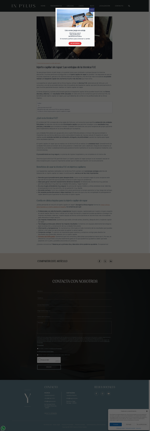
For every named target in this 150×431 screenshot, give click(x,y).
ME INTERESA (75, 43)
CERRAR (92, 9)
